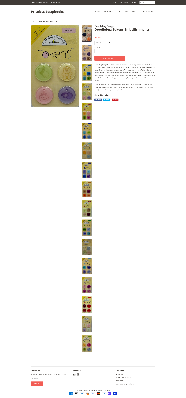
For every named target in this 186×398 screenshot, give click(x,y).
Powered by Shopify (105, 390)
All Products (147, 12)
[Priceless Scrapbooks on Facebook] (74, 375)
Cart (135, 2)
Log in (114, 2)
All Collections (127, 12)
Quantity (97, 47)
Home (97, 12)
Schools (109, 12)
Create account (124, 2)
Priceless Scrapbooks (47, 12)
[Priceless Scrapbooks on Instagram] (78, 375)
